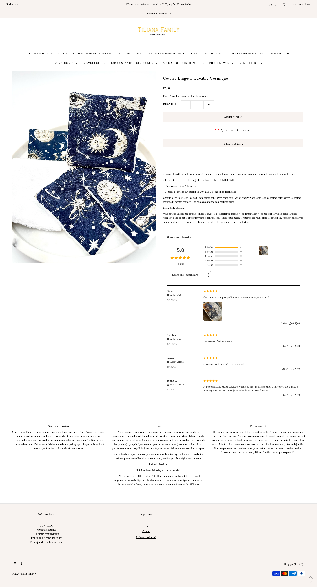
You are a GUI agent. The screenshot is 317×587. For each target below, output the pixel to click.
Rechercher (12, 4)
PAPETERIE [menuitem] (277, 53)
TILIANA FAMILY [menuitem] (37, 53)
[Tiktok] (22, 564)
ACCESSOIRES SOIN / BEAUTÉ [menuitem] (181, 63)
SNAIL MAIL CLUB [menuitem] (129, 53)
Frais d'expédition (172, 96)
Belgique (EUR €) (293, 564)
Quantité (169, 104)
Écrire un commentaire (185, 274)
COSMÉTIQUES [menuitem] (92, 63)
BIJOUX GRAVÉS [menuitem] (219, 63)
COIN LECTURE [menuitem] (248, 63)
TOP (310, 582)
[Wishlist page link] (284, 3)
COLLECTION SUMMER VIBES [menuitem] (166, 53)
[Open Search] (270, 4)
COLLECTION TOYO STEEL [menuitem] (207, 53)
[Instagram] (15, 564)
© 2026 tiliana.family (23, 573)
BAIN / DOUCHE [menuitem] (63, 63)
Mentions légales (46, 529)
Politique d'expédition (46, 533)
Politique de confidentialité (46, 537)
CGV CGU (46, 525)
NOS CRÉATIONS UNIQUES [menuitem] (247, 53)
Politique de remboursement (46, 542)
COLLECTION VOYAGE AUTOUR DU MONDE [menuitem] (84, 53)
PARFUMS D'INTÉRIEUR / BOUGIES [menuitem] (132, 63)
